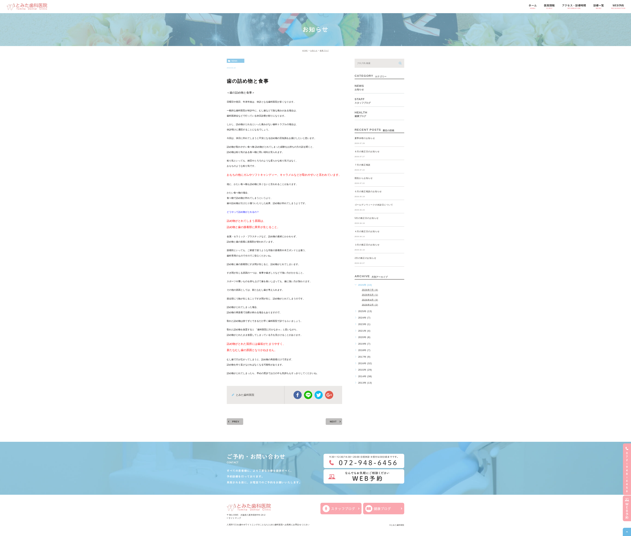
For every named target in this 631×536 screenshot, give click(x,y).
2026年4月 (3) (370, 299)
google (329, 395)
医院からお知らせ (364, 178)
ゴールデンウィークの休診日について (374, 205)
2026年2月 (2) (370, 304)
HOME (305, 50)
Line (308, 395)
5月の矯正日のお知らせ (367, 218)
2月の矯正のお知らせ (365, 258)
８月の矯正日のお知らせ (367, 151)
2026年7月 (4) (370, 290)
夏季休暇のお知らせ (365, 138)
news (234, 61)
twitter (319, 395)
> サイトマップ (234, 518)
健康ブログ (324, 50)
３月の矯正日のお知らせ (367, 245)
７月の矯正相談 (363, 165)
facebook (297, 395)
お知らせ (313, 50)
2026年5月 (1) (370, 294)
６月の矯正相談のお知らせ (368, 191)
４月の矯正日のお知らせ (367, 231)
